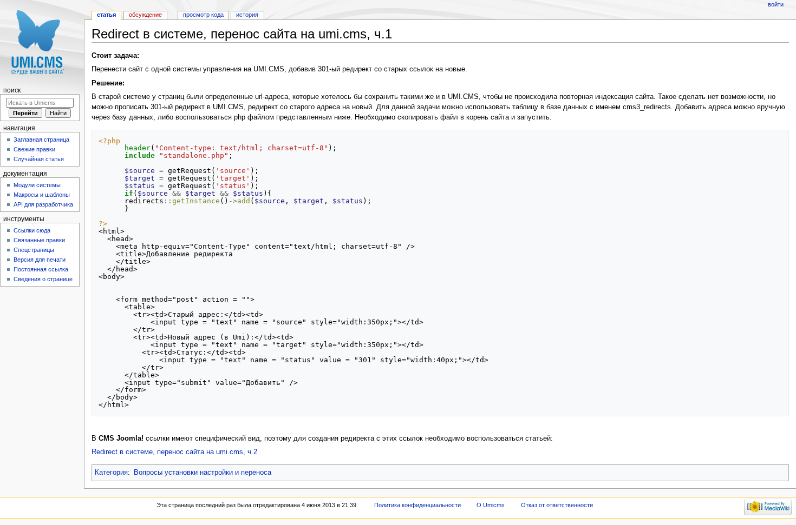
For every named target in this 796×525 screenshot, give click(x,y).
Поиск (12, 90)
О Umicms (491, 505)
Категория (111, 472)
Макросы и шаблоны (42, 194)
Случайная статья (39, 159)
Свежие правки (34, 149)
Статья (106, 14)
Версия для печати (40, 259)
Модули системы (37, 185)
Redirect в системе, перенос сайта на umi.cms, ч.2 (174, 452)
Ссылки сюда (32, 230)
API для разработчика (43, 204)
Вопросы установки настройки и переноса (202, 472)
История (247, 14)
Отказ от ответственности (557, 505)
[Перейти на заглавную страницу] (42, 42)
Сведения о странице (43, 279)
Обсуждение (145, 14)
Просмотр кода (203, 14)
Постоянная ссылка (41, 269)
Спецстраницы (34, 250)
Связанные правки (39, 240)
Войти (776, 4)
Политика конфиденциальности (417, 505)
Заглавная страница (41, 139)
